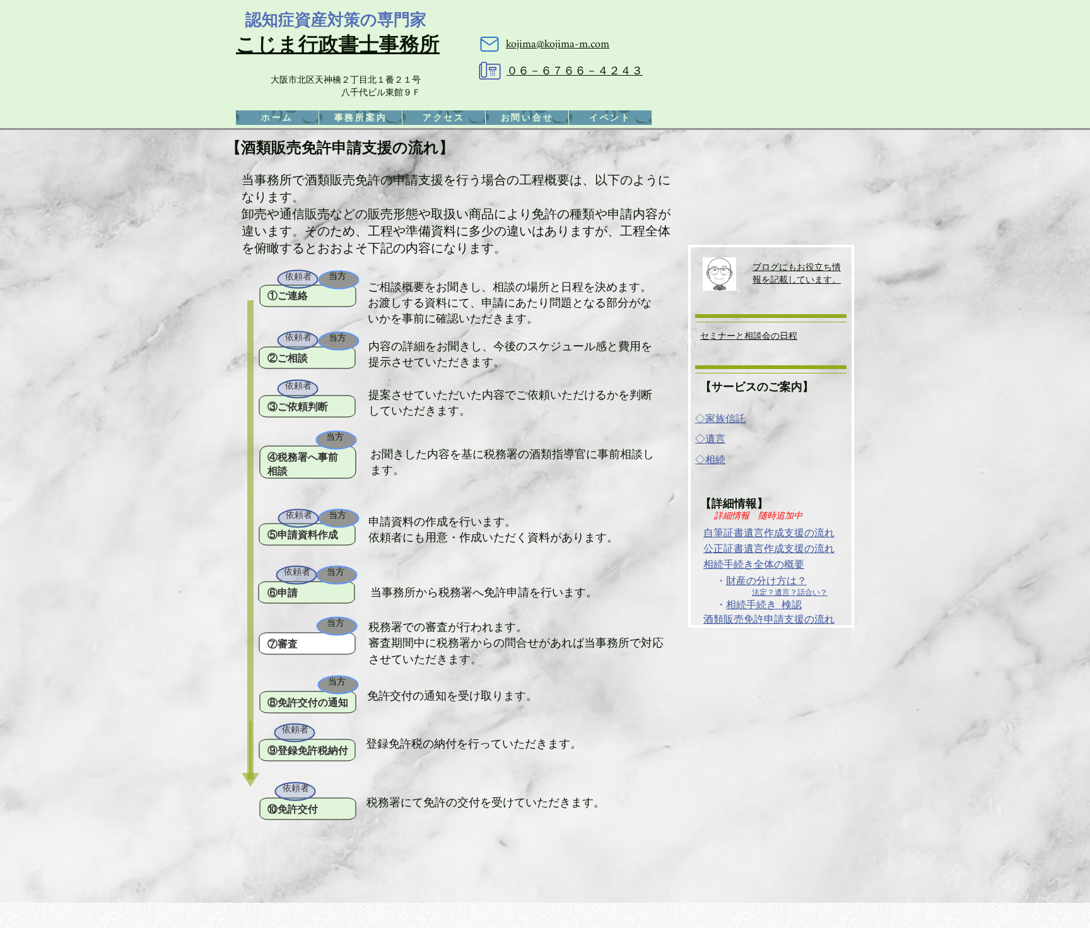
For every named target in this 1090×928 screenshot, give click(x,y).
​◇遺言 (710, 438)
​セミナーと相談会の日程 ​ (748, 335)
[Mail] (489, 44)
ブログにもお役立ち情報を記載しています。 (797, 273)
